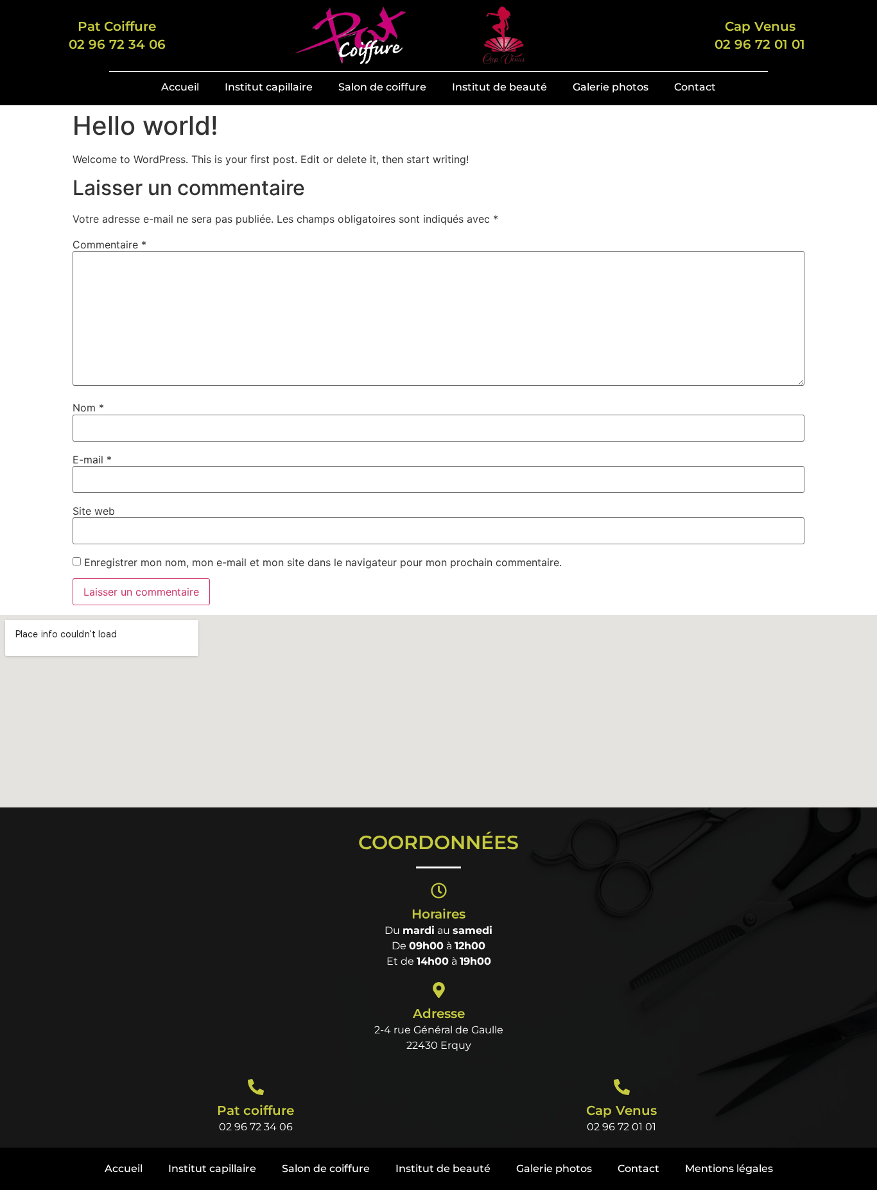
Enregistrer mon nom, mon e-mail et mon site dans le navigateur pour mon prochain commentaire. (323, 562)
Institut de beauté (499, 87)
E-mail (92, 459)
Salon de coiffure (382, 87)
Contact (695, 87)
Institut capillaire (269, 87)
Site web (94, 511)
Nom (88, 407)
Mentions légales (729, 1168)
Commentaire (109, 244)
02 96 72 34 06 (256, 1127)
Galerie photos (610, 87)
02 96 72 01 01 (621, 1127)
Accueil (180, 87)
